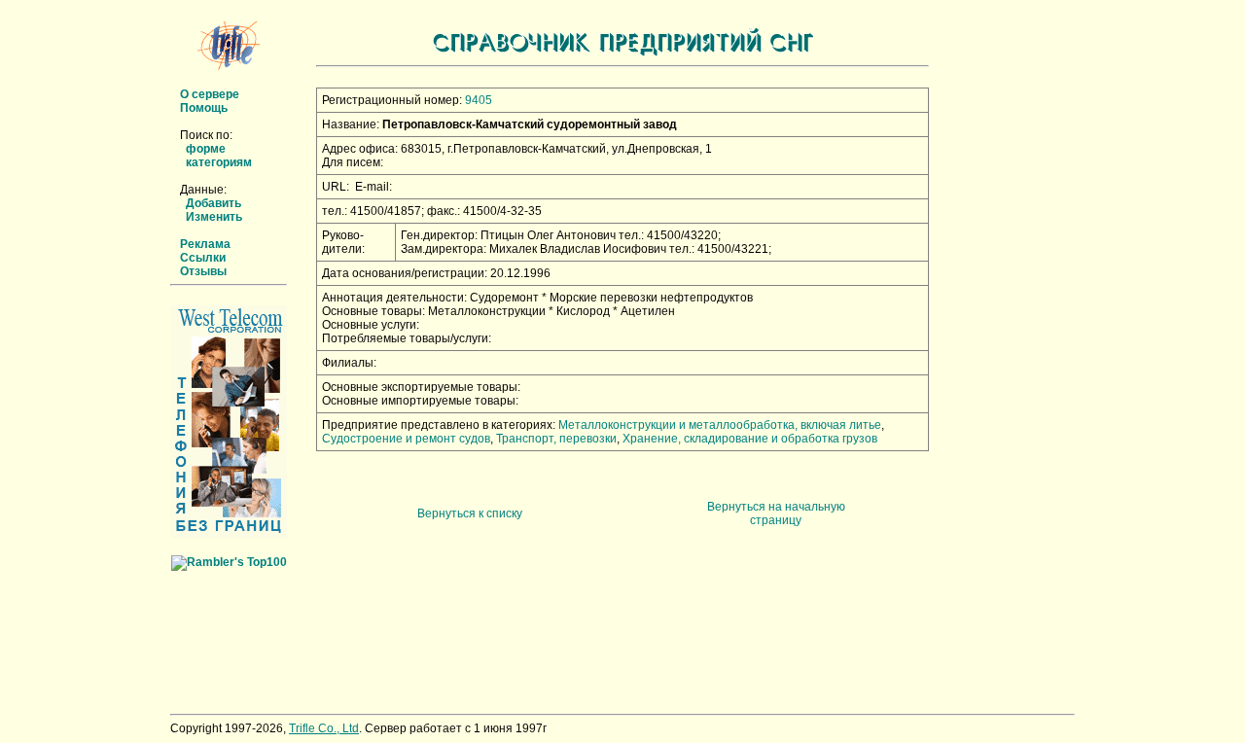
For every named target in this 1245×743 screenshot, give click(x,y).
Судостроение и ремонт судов (406, 438)
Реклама (205, 244)
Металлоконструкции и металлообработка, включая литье (719, 425)
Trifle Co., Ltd (324, 728)
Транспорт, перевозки (556, 438)
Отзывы (203, 271)
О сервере (209, 94)
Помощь (204, 108)
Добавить (213, 203)
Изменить (214, 217)
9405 (478, 100)
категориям (219, 162)
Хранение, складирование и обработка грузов (749, 438)
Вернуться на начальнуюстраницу (776, 513)
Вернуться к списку (469, 513)
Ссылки (203, 258)
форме (206, 149)
